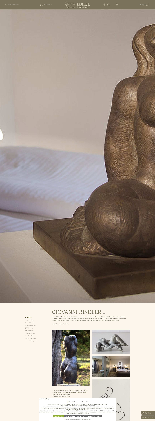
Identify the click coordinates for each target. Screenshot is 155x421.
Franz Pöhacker (30, 323)
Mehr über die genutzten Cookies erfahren (77, 419)
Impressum (86, 413)
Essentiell (85, 402)
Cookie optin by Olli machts (109, 420)
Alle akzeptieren (58, 416)
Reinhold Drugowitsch (32, 341)
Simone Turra (29, 330)
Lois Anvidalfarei (30, 336)
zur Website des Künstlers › (60, 324)
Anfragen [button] (149, 417)
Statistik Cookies (74, 402)
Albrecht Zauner (30, 333)
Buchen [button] (148, 412)
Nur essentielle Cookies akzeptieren (75, 416)
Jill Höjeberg (29, 328)
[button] (117, 5)
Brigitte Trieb (29, 320)
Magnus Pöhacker (30, 338)
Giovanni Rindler (30, 325)
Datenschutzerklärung (78, 413)
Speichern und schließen (94, 416)
